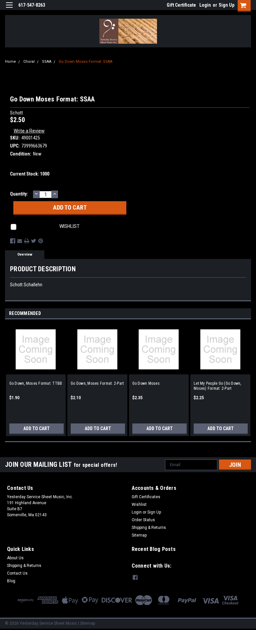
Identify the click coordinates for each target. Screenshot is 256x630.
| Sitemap (86, 623)
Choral (29, 61)
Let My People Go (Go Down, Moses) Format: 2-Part (217, 386)
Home (10, 61)
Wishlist (139, 504)
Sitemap (139, 535)
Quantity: (19, 194)
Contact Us (17, 573)
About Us (15, 558)
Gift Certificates (146, 497)
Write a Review (29, 130)
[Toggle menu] (9, 9)
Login (205, 5)
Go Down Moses (146, 383)
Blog (11, 581)
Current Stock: (29, 174)
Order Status (143, 520)
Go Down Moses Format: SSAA (85, 61)
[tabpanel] (36, 377)
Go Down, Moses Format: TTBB (35, 383)
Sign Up (226, 5)
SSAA (46, 61)
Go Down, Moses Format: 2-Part (97, 383)
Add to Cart (36, 428)
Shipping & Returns (149, 527)
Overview (24, 254)
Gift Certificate (181, 5)
